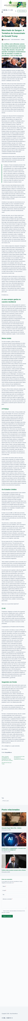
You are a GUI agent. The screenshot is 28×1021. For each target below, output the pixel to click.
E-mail (4, 890)
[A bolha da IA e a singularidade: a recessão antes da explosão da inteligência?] (14, 839)
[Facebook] (11, 10)
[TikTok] (8, 10)
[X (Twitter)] (4, 10)
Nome (4, 886)
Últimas (22, 39)
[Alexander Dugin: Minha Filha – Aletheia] (14, 819)
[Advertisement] (14, 780)
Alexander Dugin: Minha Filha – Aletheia (11, 828)
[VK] (11, 1017)
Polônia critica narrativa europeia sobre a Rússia (14, 870)
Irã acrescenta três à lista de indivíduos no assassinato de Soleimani (19, 758)
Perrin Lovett (5, 800)
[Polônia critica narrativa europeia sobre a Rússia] (14, 861)
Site (3, 894)
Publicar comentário (7, 916)
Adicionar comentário (7, 899)
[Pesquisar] (15, 11)
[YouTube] (6, 10)
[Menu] (25, 4)
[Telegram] (2, 10)
